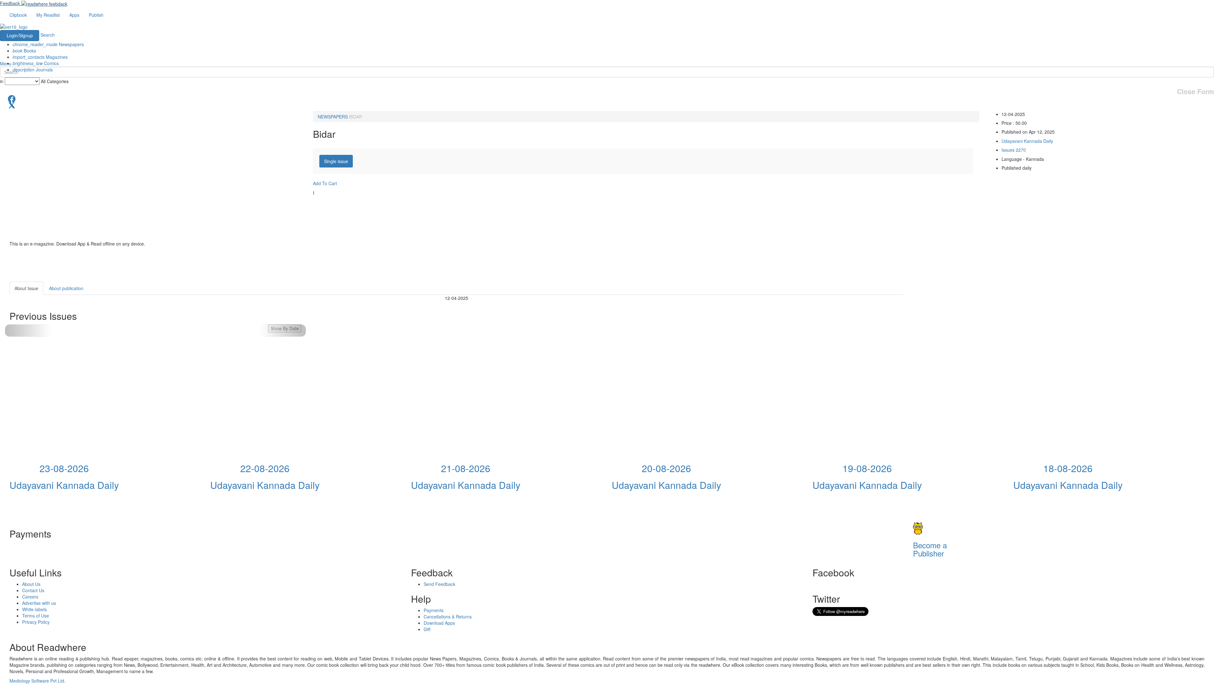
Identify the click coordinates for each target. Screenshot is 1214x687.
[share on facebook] (607, 98)
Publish (96, 15)
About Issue (26, 288)
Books (24, 50)
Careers (30, 596)
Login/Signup (20, 35)
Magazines (40, 57)
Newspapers (48, 44)
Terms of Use (35, 615)
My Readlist (48, 15)
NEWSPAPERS (333, 116)
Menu (5, 63)
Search (47, 35)
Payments (434, 610)
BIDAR (355, 116)
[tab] (336, 161)
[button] (283, 330)
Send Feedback (439, 584)
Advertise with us (39, 603)
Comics (36, 63)
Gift (427, 629)
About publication (66, 288)
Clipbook (18, 15)
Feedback (10, 3)
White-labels (34, 609)
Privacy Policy (36, 622)
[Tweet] (607, 104)
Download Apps (439, 623)
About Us (31, 584)
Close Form (1195, 91)
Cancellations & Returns (448, 616)
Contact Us (33, 590)
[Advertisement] (960, 321)
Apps (74, 15)
